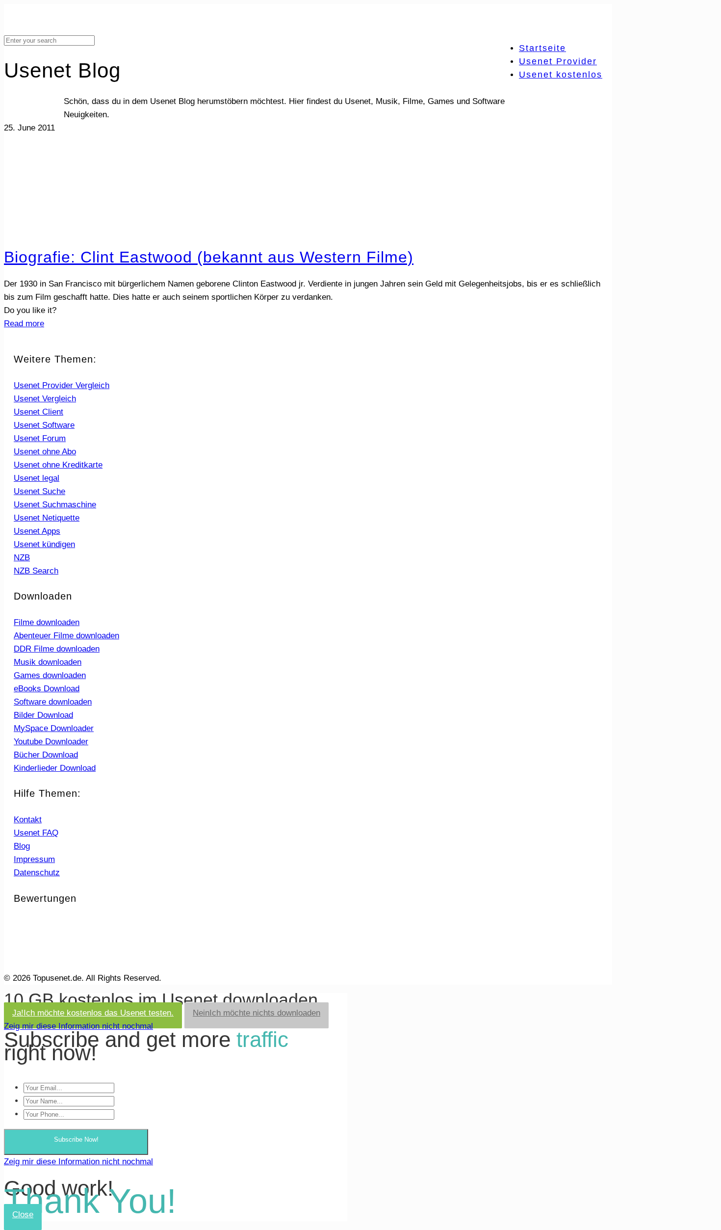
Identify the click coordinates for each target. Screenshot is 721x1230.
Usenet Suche (39, 491)
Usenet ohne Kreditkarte (58, 465)
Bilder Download (43, 715)
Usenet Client (38, 412)
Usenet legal (36, 478)
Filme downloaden (46, 622)
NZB (22, 557)
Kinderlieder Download (55, 768)
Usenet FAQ (36, 832)
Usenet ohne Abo (45, 451)
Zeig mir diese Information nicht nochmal (78, 1026)
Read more (24, 323)
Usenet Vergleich (45, 398)
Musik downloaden (47, 662)
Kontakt (28, 819)
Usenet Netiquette (46, 518)
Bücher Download (46, 754)
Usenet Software (44, 425)
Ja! (93, 1013)
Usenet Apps (37, 531)
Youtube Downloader (51, 741)
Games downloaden (50, 675)
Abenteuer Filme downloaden (66, 635)
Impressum (34, 859)
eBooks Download (46, 688)
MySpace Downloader (54, 728)
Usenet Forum (40, 438)
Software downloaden (53, 702)
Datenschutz (37, 872)
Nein (256, 1013)
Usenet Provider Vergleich (61, 385)
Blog (22, 846)
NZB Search (36, 571)
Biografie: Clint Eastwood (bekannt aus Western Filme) (208, 257)
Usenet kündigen (44, 544)
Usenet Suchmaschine (55, 504)
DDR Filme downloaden (57, 649)
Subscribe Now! (76, 1139)
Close (22, 1214)
